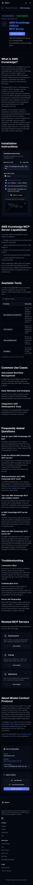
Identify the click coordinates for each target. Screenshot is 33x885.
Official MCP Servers (11, 8)
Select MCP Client (9, 173)
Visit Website (18, 780)
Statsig (11, 655)
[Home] (2, 8)
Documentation (5, 844)
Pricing (3, 829)
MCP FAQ (4, 856)
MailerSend (12, 674)
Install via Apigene (16, 789)
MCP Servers (5, 850)
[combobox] (16, 176)
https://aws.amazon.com (12, 761)
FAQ (12, 736)
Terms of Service (6, 871)
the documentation (12, 488)
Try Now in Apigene (17, 34)
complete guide (26, 734)
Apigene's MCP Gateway (12, 724)
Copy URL (26, 162)
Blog (2, 847)
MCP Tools (4, 853)
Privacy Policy (5, 867)
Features (3, 826)
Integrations (4, 832)
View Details (16, 646)
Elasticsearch (13, 636)
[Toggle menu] (30, 2)
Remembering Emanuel (7, 859)
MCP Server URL (8, 162)
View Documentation (18, 784)
